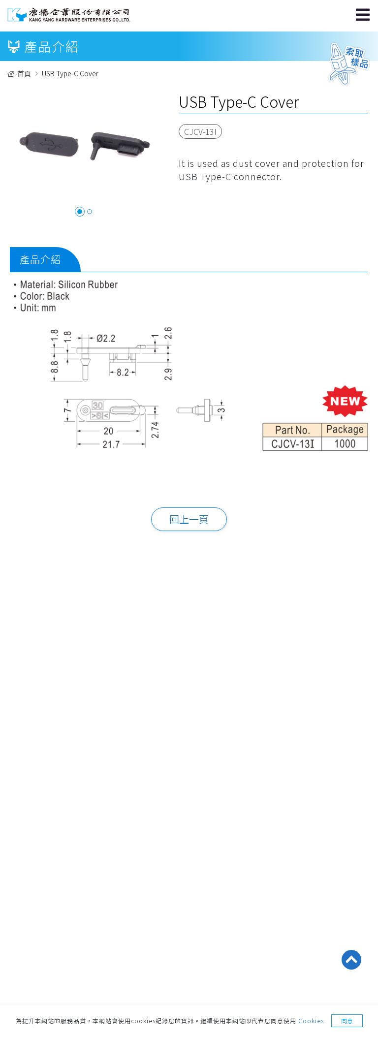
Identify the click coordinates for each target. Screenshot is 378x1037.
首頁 (24, 73)
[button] (79, 211)
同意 (347, 1020)
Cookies (311, 1020)
